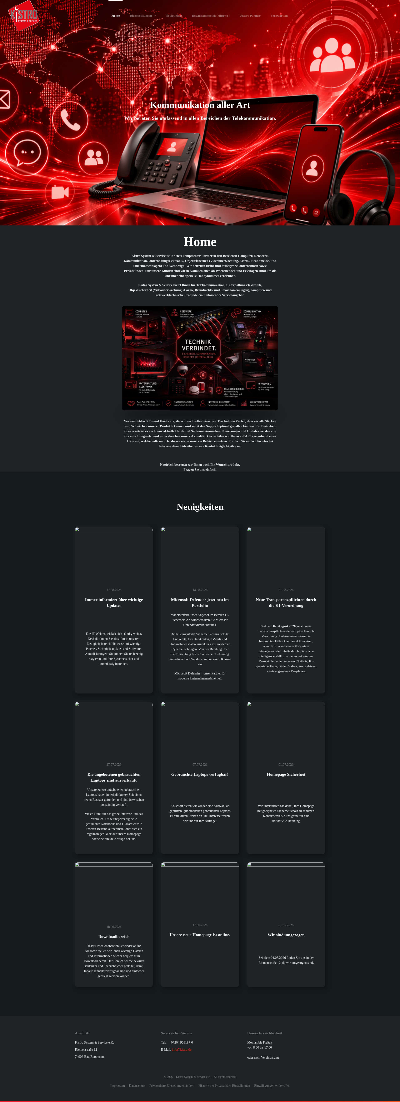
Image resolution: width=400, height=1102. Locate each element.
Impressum (117, 1085)
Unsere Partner (250, 15)
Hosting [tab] (220, 218)
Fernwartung (280, 15)
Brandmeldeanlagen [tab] (210, 218)
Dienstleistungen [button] (141, 15)
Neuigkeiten (174, 15)
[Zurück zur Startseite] (24, 15)
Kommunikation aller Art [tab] (185, 218)
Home (115, 15)
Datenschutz (137, 1085)
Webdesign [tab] (215, 218)
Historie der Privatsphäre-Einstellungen (224, 1085)
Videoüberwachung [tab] (195, 218)
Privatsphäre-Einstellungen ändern (171, 1085)
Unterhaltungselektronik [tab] (190, 218)
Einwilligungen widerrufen (272, 1085)
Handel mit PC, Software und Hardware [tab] (180, 218)
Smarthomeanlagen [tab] (200, 218)
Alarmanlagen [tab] (205, 218)
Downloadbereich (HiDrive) (211, 15)
